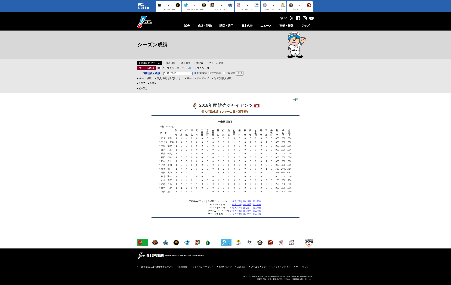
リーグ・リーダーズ (198, 78)
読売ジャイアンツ (197, 201)
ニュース (266, 25)
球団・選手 (227, 25)
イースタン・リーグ (173, 68)
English (282, 18)
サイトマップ (302, 267)
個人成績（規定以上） (169, 78)
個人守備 (257, 201)
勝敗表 (199, 63)
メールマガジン (258, 267)
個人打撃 (236, 201)
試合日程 (170, 63)
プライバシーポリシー (203, 267)
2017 (142, 83)
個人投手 (247, 201)
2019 (153, 83)
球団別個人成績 (222, 78)
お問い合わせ (225, 267)
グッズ (305, 25)
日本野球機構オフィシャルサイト (153, 22)
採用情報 (182, 267)
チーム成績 (145, 78)
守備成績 (230, 72)
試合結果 (186, 63)
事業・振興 (286, 25)
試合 (187, 25)
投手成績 (216, 72)
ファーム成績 (216, 63)
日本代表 (247, 25)
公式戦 (143, 88)
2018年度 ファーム (149, 63)
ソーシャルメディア (280, 267)
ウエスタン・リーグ (203, 68)
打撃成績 (202, 72)
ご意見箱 (241, 267)
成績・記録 (205, 25)
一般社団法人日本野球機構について (156, 267)
